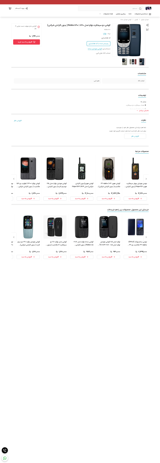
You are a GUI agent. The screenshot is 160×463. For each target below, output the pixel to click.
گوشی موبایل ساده (125, 20)
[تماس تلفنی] (5, 450)
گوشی (136, 20)
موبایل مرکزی (145, 20)
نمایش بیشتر (144, 110)
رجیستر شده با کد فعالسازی (98, 44)
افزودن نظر (18, 121)
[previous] (146, 178)
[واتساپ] (5, 458)
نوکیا (104, 33)
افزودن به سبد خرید (25, 42)
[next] (13, 178)
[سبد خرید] (10, 8)
